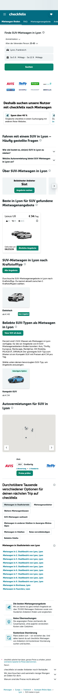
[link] (24, 190)
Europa (17, 690)
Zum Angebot (23, 314)
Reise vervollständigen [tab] (39, 532)
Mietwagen (8, 690)
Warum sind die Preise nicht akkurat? (22, 679)
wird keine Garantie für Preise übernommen (20, 662)
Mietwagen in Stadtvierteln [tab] (16, 505)
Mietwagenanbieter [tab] (43, 505)
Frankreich (27, 690)
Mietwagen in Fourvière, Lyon (16, 589)
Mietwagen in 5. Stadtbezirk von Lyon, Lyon (23, 566)
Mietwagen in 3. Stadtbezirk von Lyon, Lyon (23, 559)
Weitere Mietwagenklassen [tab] (16, 511)
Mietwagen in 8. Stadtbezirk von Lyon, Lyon (23, 578)
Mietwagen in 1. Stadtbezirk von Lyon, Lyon (23, 552)
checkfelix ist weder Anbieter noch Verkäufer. (26, 669)
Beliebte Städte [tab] (11, 538)
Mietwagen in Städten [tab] (14, 532)
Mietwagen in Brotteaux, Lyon (16, 585)
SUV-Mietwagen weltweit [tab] (16, 517)
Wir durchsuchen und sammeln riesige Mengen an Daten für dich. (27, 674)
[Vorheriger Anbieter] (6, 448)
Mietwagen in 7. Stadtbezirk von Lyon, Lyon (23, 574)
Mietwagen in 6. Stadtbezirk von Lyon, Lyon (23, 570)
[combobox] (13, 39)
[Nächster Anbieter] (51, 448)
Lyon (20, 692)
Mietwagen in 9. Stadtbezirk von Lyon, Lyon (23, 581)
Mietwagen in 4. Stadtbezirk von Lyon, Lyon (23, 563)
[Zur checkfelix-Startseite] (17, 14)
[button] (5, 14)
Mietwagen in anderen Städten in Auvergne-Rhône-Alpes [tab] (28, 524)
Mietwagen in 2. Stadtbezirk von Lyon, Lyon (23, 555)
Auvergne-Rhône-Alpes (42, 690)
